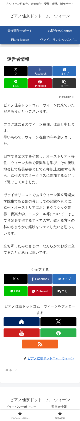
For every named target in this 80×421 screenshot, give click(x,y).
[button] (64, 83)
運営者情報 (59, 407)
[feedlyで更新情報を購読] (58, 332)
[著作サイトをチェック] (22, 321)
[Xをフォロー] (58, 321)
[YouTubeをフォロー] (22, 332)
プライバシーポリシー (20, 407)
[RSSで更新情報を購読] (40, 344)
